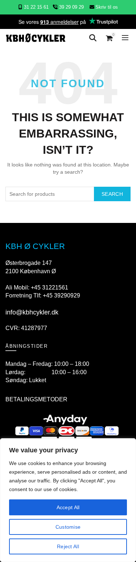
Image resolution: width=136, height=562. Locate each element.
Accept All (68, 507)
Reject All (68, 546)
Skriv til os (106, 7)
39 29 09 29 (71, 7)
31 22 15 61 (36, 7)
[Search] (93, 38)
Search (112, 194)
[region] (68, 500)
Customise (68, 527)
